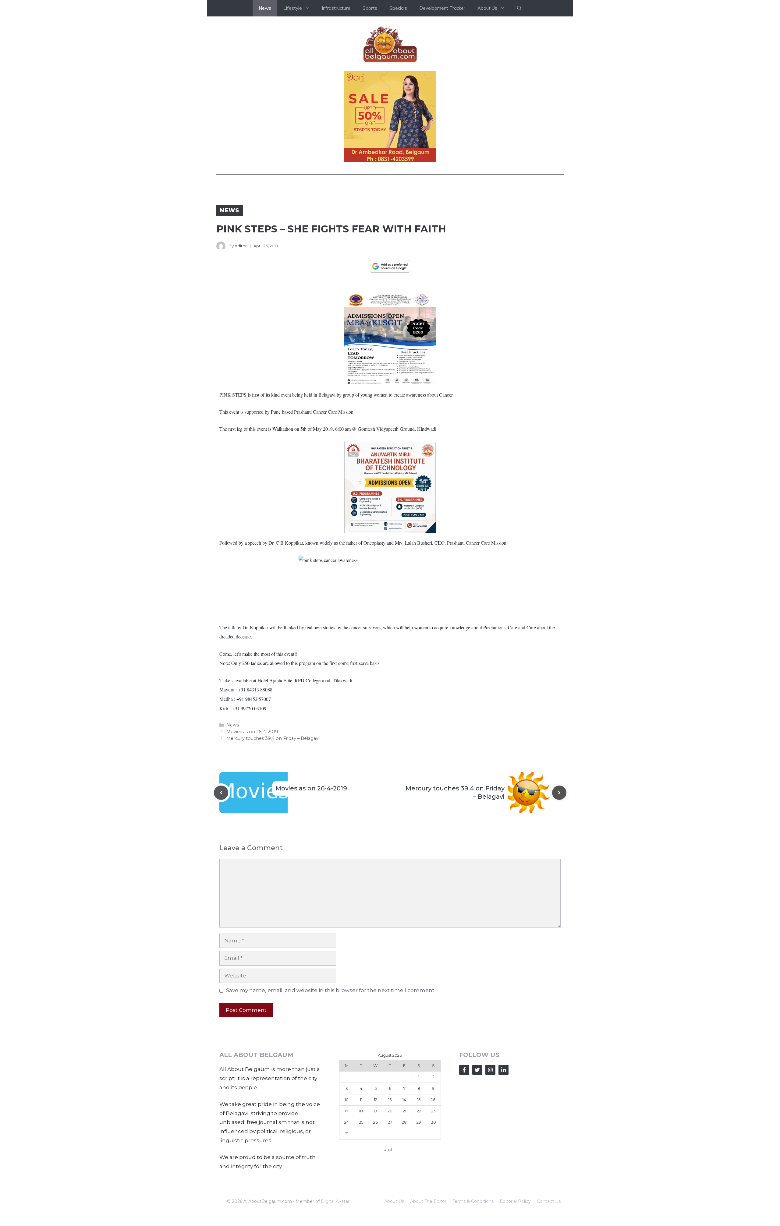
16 (433, 1099)
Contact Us (549, 1201)
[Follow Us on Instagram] (490, 1070)
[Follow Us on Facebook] (464, 1070)
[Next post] (559, 792)
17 (346, 1110)
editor (241, 245)
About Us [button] (487, 8)
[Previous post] (221, 792)
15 (418, 1099)
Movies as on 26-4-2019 (252, 731)
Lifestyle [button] (292, 8)
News (265, 8)
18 (361, 1110)
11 (361, 1099)
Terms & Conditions (473, 1201)
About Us (394, 1201)
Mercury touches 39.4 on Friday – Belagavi (272, 738)
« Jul (388, 1149)
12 (375, 1099)
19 (375, 1110)
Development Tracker (442, 8)
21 (404, 1110)
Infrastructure (336, 8)
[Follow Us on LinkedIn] (503, 1070)
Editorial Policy (515, 1201)
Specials (398, 8)
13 (390, 1099)
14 (404, 1099)
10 (347, 1099)
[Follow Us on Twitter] (477, 1070)
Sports (370, 8)
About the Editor (428, 1201)
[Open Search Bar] (519, 8)
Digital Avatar (335, 1201)
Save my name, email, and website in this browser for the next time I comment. (330, 990)
